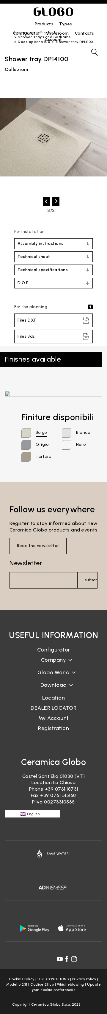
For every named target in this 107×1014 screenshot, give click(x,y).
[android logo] (34, 928)
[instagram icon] (74, 959)
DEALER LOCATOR (53, 708)
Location (53, 698)
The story (53, 664)
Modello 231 (16, 984)
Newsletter (26, 563)
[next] (55, 201)
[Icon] (53, 853)
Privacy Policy (84, 979)
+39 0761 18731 (61, 789)
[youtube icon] (60, 959)
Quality (53, 677)
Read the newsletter (38, 545)
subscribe (91, 580)
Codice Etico (42, 984)
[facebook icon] (67, 959)
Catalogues (53, 690)
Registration (53, 728)
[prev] (46, 201)
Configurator (53, 649)
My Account (53, 718)
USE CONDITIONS (53, 979)
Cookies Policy (21, 979)
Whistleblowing (70, 984)
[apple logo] (72, 928)
